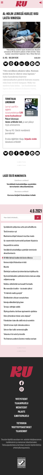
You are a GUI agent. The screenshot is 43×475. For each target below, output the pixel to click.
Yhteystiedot (21, 399)
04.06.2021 (37, 58)
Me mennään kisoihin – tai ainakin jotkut (18, 288)
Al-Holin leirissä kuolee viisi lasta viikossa (18, 257)
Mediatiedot (21, 407)
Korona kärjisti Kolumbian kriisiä (15, 262)
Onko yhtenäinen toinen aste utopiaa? (17, 316)
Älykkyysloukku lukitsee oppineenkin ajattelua (20, 311)
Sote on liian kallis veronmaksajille (16, 329)
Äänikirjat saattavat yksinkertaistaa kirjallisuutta (21, 271)
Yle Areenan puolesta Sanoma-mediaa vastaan (20, 338)
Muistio (6, 267)
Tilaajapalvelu (21, 403)
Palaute (21, 411)
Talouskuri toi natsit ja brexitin (14, 334)
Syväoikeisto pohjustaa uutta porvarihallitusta (20, 227)
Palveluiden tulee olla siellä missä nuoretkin (19, 320)
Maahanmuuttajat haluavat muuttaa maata (19, 236)
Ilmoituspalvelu (21, 415)
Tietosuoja (21, 423)
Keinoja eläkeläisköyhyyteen (14, 302)
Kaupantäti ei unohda (11, 245)
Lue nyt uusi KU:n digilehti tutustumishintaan (14, 111)
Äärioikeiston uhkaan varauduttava (16, 297)
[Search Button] (38, 217)
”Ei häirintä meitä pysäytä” (13, 293)
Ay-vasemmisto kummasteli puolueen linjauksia (21, 240)
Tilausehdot (21, 431)
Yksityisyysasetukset (21, 427)
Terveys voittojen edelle (12, 306)
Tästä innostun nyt (10, 231)
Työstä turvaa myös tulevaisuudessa (17, 325)
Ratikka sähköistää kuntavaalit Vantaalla (18, 284)
